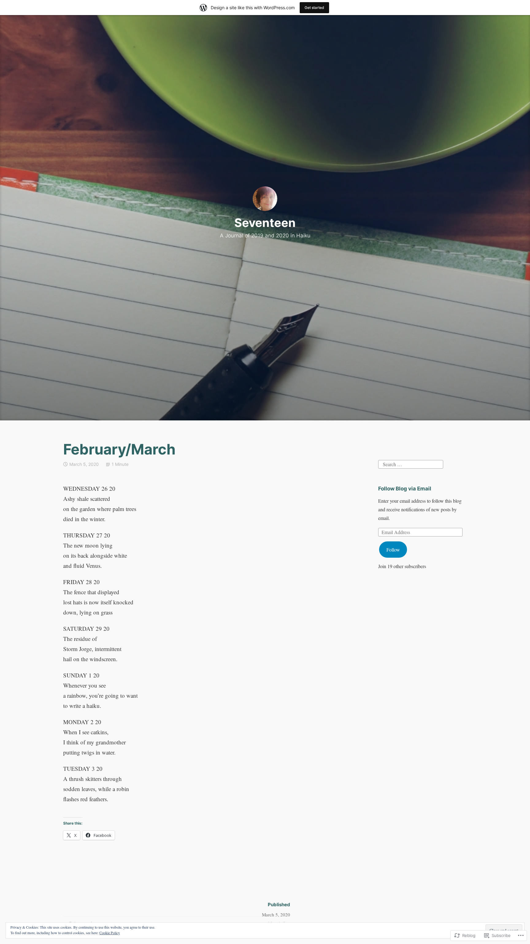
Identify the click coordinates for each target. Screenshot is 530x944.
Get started (314, 7)
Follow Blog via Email (404, 489)
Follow (393, 549)
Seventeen (265, 223)
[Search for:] (410, 463)
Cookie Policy (109, 932)
